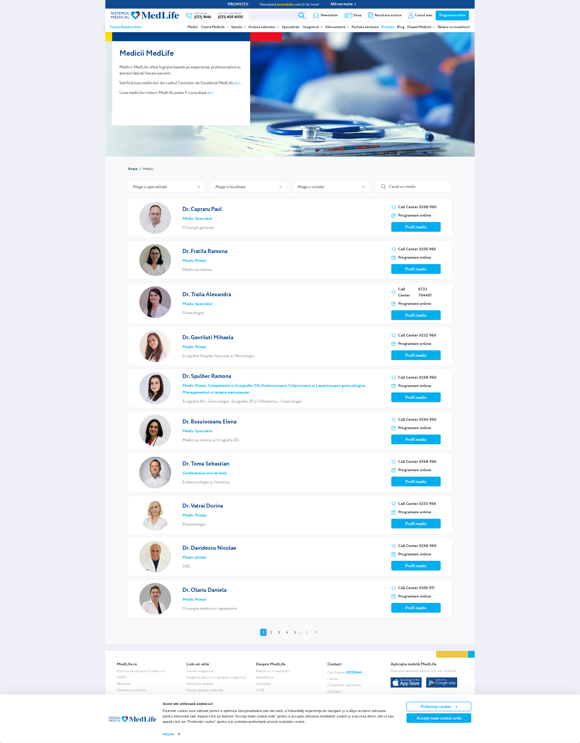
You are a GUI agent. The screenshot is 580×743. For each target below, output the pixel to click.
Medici (193, 27)
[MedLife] (145, 14)
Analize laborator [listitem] (262, 27)
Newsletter (329, 15)
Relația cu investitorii (454, 27)
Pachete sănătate (365, 27)
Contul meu (423, 15)
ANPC (122, 677)
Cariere (332, 678)
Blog (400, 27)
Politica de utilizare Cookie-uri (140, 671)
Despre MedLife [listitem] (419, 27)
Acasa (133, 169)
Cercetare (263, 683)
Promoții (387, 27)
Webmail (124, 683)
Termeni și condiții (131, 690)
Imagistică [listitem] (310, 27)
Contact (333, 691)
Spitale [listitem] (237, 27)
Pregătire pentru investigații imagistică (216, 677)
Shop (357, 15)
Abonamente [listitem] (335, 27)
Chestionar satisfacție (344, 685)
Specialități (291, 27)
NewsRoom (265, 677)
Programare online (452, 15)
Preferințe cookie (436, 706)
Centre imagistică (199, 671)
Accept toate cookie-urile (439, 718)
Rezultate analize (388, 15)
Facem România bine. (126, 27)
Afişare (168, 734)
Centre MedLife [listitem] (213, 27)
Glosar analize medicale (204, 690)
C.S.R (260, 690)
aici (237, 82)
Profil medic (416, 227)
